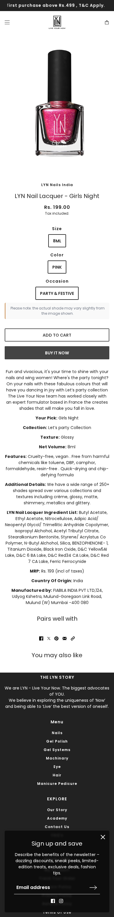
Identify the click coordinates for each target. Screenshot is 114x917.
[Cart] (106, 22)
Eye (57, 766)
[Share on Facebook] (41, 638)
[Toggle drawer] (7, 22)
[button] (73, 638)
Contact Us (57, 826)
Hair (57, 775)
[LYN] (57, 22)
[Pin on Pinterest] (56, 638)
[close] (103, 837)
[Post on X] (48, 638)
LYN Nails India (57, 184)
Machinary (57, 758)
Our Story (57, 809)
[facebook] (53, 901)
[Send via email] (64, 638)
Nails (57, 732)
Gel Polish (57, 741)
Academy (57, 818)
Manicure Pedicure (57, 783)
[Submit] (93, 887)
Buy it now (57, 353)
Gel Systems (57, 749)
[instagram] (61, 901)
